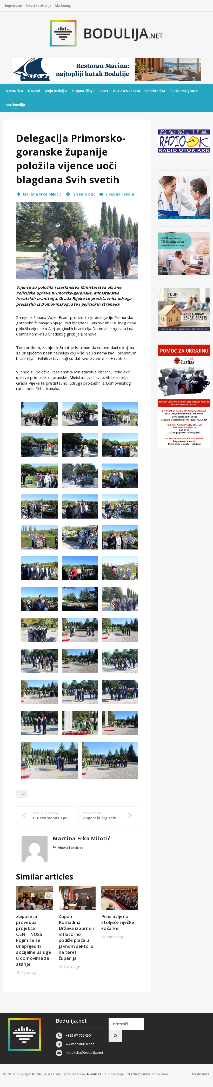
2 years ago (84, 194)
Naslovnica (14, 90)
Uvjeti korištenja (38, 5)
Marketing (63, 5)
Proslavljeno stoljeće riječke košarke (117, 922)
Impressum (13, 5)
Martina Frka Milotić (42, 194)
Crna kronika (155, 90)
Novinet (94, 1074)
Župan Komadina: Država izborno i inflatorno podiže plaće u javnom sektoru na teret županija (76, 937)
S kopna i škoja (83, 90)
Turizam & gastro (184, 90)
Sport (103, 90)
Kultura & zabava (126, 90)
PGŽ (22, 794)
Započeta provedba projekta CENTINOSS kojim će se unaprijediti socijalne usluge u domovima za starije (33, 940)
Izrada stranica (139, 1074)
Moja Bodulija (56, 90)
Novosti (34, 90)
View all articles (70, 847)
